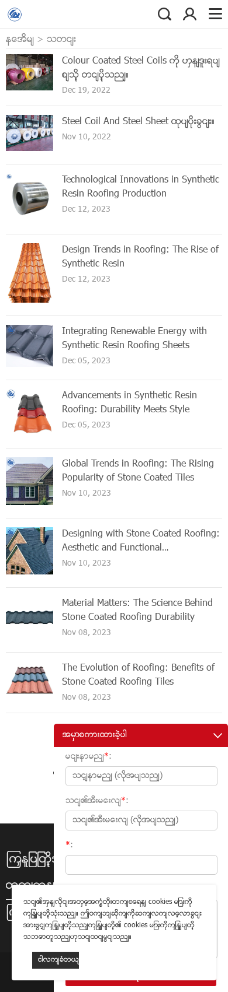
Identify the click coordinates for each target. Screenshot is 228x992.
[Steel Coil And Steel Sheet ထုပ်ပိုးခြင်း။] (29, 149)
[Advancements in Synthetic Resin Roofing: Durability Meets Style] (29, 433)
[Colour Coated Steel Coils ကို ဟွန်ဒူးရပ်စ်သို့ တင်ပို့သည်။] (29, 88)
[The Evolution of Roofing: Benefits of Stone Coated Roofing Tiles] (29, 698)
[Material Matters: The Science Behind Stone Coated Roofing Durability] (29, 637)
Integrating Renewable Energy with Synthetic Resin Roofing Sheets (134, 339)
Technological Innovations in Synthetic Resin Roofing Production (140, 187)
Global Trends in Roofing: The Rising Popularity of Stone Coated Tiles (138, 471)
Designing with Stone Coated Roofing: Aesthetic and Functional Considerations (141, 548)
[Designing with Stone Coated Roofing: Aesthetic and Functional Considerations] (29, 572)
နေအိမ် (20, 40)
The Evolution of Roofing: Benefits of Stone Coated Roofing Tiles (138, 675)
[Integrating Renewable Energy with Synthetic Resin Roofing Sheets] (29, 365)
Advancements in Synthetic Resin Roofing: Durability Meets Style (129, 403)
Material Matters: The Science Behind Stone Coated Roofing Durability (137, 611)
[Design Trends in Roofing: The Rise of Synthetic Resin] (30, 301)
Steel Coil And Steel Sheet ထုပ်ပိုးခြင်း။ (138, 122)
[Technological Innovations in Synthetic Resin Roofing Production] (30, 219)
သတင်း (61, 40)
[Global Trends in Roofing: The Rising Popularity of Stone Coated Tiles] (29, 503)
